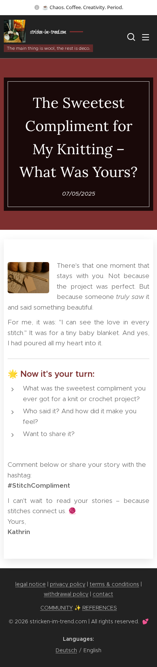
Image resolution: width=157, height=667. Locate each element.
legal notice (30, 584)
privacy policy (67, 584)
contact (103, 594)
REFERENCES (99, 607)
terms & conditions (114, 584)
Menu (145, 36)
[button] (130, 36)
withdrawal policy (66, 594)
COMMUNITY (56, 607)
